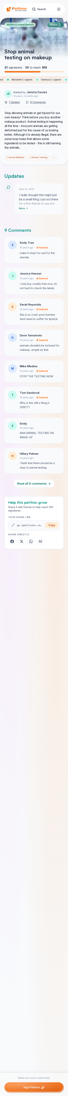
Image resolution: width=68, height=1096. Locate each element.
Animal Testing (38, 157)
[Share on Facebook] (12, 541)
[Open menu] (59, 9)
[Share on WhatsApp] (31, 541)
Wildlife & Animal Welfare (20, 24)
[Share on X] (22, 541)
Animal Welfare (15, 157)
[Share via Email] (40, 541)
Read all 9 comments (34, 483)
